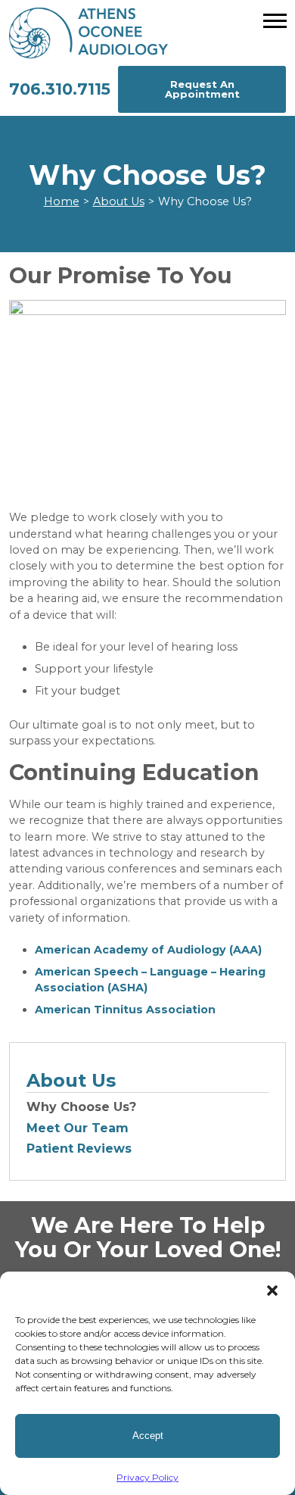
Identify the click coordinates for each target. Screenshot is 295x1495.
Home (61, 201)
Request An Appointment (202, 89)
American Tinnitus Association (125, 1009)
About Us (118, 201)
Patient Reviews (79, 1148)
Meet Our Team (77, 1128)
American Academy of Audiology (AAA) (148, 950)
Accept (147, 1435)
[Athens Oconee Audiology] (148, 33)
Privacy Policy (147, 1477)
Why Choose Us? (81, 1107)
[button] (272, 1290)
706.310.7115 (59, 89)
